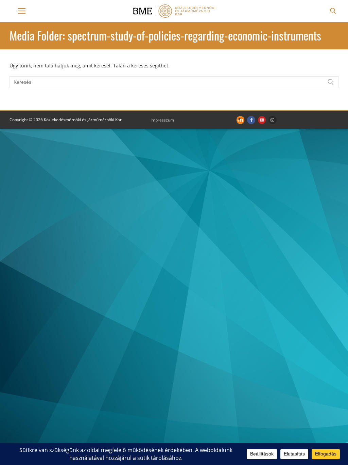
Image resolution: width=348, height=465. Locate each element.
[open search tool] (333, 11)
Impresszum (162, 120)
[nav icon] (22, 11)
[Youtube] (262, 120)
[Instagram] (272, 120)
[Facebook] (251, 120)
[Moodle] (240, 120)
